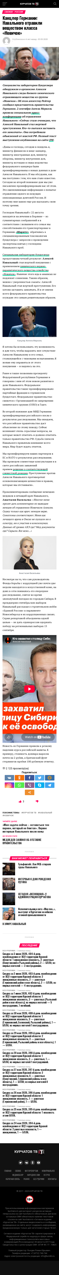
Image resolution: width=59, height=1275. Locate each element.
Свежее (18, 1170)
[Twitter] (39, 778)
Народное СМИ (33, 1174)
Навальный (45, 813)
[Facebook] (29, 778)
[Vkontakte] (9, 778)
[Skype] (39, 785)
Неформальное (48, 1170)
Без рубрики (38, 1179)
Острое (47, 1174)
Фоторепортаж (31, 1170)
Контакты (52, 1179)
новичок (9, 816)
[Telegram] (49, 785)
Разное (27, 1179)
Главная (7, 1170)
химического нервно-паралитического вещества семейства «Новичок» (25, 270)
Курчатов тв (29, 813)
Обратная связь (13, 1179)
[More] (29, 792)
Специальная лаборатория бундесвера (26, 254)
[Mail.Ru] (49, 778)
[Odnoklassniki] (19, 778)
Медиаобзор (17, 1174)
